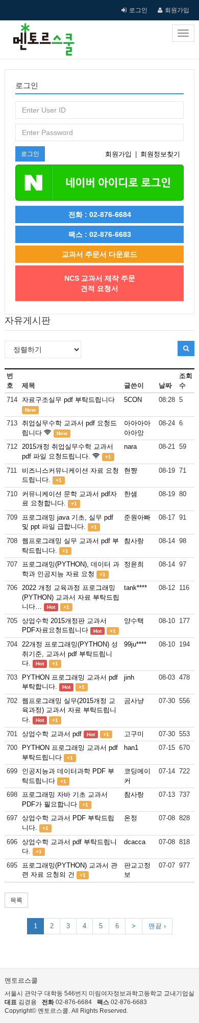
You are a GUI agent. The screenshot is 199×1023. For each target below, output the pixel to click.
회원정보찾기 (160, 154)
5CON (133, 399)
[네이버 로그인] (99, 182)
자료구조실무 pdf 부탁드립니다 (68, 399)
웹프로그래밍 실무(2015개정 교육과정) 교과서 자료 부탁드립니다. (69, 710)
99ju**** (135, 644)
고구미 (134, 734)
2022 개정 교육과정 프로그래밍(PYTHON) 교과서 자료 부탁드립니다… (70, 597)
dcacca (134, 842)
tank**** (135, 587)
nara (130, 446)
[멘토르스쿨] (40, 33)
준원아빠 (137, 517)
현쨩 (130, 470)
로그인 (138, 10)
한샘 (130, 494)
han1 (131, 747)
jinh (129, 677)
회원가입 (177, 10)
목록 (16, 900)
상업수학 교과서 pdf (52, 734)
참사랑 (134, 541)
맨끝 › (157, 926)
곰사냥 (134, 701)
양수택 (134, 621)
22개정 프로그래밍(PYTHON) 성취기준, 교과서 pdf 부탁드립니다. (70, 653)
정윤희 (134, 564)
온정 (130, 818)
